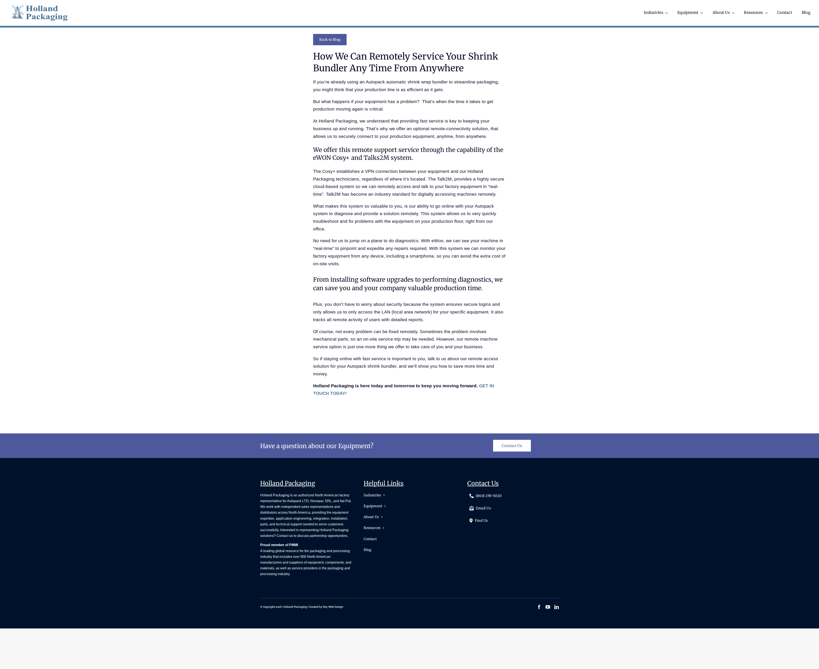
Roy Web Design (333, 606)
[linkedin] (556, 607)
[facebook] (539, 607)
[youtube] (548, 607)
